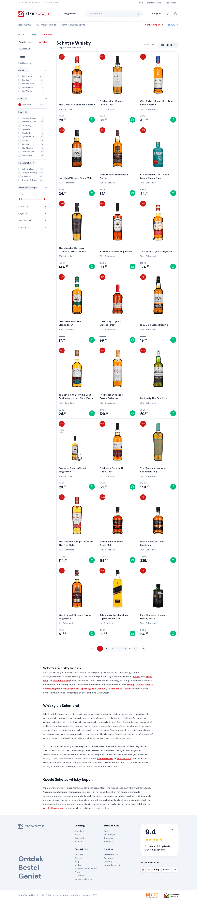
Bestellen (108, 858)
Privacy (78, 872)
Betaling (108, 861)
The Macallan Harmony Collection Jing (152, 470)
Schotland (23, 48)
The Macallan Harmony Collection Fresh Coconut (73, 249)
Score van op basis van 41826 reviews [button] (38, 2)
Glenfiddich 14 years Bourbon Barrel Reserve (156, 103)
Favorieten (109, 841)
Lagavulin (73, 688)
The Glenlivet (99, 688)
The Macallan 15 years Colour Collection (111, 396)
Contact (79, 858)
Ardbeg (130, 684)
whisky (136, 676)
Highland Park (59, 688)
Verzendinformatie (113, 865)
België (77, 834)
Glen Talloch (124, 758)
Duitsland (79, 838)
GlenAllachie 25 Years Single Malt (152, 543)
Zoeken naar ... (96, 13)
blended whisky (61, 680)
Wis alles (43, 42)
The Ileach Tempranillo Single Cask (112, 470)
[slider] (20, 199)
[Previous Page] (92, 648)
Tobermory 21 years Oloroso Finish (110, 323)
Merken (78, 865)
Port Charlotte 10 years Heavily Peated (152, 616)
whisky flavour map (53, 808)
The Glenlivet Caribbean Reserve (77, 104)
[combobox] (168, 45)
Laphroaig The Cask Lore (153, 398)
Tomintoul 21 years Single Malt (156, 251)
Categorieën (69, 13)
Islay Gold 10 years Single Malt (75, 178)
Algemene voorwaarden (86, 868)
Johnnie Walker (105, 758)
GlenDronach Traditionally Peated (114, 176)
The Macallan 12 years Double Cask (111, 103)
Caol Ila (140, 684)
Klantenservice (111, 854)
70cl (61, 109)
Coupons (108, 838)
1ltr (60, 623)
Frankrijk (78, 841)
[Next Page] (143, 648)
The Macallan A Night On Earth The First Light (76, 543)
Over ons (79, 854)
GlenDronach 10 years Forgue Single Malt (75, 616)
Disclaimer (80, 875)
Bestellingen (109, 834)
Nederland (79, 831)
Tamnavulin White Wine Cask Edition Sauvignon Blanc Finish (76, 396)
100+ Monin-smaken (46, 24)
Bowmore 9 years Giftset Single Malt (72, 470)
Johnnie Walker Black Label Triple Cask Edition (114, 616)
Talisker (127, 688)
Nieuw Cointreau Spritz (73, 24)
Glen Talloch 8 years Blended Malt (70, 323)
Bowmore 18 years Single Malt (116, 251)
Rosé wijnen (24, 24)
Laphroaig (85, 688)
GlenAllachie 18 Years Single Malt (111, 543)
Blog (77, 861)
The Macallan (114, 688)
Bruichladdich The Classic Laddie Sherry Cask (154, 176)
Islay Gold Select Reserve (154, 324)
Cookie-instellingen (84, 879)
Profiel (107, 831)
